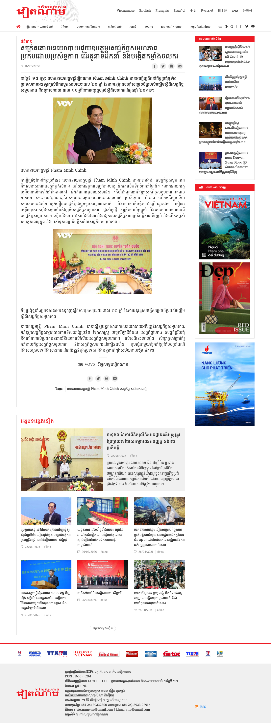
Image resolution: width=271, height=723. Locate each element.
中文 (193, 11)
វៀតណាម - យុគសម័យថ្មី (39, 27)
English (145, 11)
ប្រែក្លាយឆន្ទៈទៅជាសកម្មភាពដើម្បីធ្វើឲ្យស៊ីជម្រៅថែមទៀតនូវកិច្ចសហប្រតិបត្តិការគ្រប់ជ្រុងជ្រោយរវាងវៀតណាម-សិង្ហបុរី (46, 534)
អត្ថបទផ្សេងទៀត (37, 421)
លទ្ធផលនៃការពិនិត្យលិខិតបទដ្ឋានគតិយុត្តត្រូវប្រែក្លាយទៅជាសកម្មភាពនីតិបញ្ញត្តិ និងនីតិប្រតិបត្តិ (143, 441)
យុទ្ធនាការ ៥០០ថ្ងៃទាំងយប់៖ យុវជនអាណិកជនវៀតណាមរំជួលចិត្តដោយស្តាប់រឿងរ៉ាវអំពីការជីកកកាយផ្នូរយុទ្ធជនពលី (100, 537)
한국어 (247, 11)
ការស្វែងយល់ (115, 27)
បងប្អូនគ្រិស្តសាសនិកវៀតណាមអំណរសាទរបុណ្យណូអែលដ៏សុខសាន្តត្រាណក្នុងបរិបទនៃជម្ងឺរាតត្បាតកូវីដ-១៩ (223, 133)
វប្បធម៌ (133, 27)
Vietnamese (126, 11)
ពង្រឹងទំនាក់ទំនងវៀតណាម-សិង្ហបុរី (99, 593)
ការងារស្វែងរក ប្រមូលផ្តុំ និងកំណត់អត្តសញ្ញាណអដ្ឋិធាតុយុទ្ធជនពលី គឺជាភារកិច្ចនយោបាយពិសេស (158, 598)
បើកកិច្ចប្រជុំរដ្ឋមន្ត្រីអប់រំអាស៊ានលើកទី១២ (236, 82)
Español (179, 11)
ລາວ (235, 11)
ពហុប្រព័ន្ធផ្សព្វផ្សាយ (199, 27)
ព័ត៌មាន (65, 27)
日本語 (222, 11)
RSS (203, 707)
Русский (207, 11)
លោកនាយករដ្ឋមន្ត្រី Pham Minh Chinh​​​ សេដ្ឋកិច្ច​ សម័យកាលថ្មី (107, 389)
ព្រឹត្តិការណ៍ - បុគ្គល (171, 27)
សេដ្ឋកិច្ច (148, 27)
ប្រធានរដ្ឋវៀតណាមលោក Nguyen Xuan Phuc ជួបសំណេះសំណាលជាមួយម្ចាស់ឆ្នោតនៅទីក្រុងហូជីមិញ (223, 163)
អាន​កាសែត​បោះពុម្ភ (216, 187)
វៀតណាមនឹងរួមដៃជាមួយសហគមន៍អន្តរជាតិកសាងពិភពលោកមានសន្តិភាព (224, 105)
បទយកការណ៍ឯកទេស (88, 27)
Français (162, 11)
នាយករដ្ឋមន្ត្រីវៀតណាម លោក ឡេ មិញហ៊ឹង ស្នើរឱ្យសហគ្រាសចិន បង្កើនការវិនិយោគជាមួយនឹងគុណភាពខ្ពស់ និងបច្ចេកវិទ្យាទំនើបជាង (45, 601)
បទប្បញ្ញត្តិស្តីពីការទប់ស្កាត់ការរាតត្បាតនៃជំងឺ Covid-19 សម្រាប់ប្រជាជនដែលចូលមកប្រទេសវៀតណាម (224, 57)
